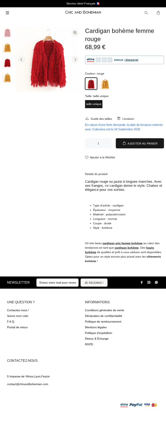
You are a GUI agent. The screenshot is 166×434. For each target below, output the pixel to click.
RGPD (89, 344)
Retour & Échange (97, 338)
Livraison (128, 118)
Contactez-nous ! (18, 310)
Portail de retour (17, 327)
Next (75, 59)
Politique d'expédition (98, 333)
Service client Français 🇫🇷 (83, 3)
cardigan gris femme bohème (122, 243)
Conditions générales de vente (104, 310)
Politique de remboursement (103, 321)
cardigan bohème (127, 247)
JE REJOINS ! (94, 282)
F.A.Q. (11, 321)
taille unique (93, 104)
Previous (21, 59)
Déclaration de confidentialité (103, 315)
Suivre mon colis (17, 315)
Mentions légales (96, 327)
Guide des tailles (101, 118)
